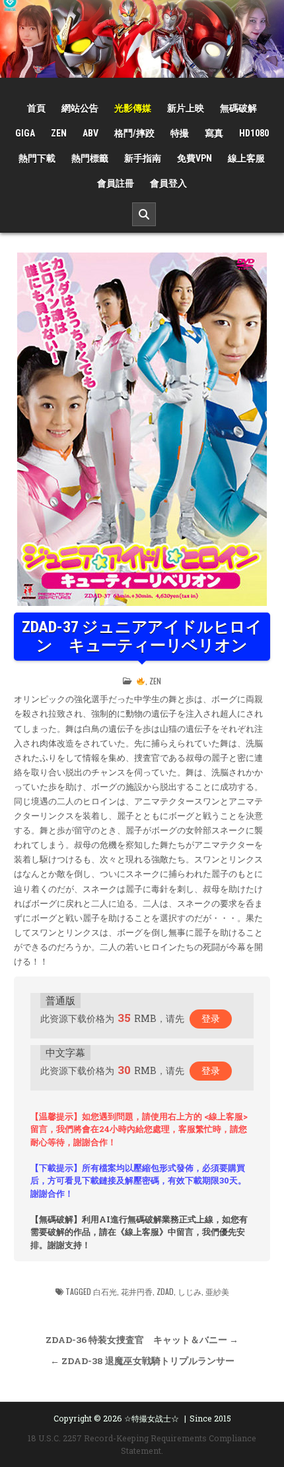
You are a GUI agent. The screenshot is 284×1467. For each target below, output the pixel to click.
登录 (210, 1018)
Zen (59, 133)
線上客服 (246, 158)
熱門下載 (36, 158)
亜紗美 (217, 1291)
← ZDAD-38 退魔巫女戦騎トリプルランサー (142, 1361)
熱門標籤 (89, 158)
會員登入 (168, 183)
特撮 (179, 133)
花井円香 (137, 1291)
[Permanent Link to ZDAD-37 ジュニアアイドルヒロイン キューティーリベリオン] (142, 429)
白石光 (105, 1291)
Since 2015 (210, 1418)
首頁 (36, 108)
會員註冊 (115, 183)
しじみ (189, 1291)
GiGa (25, 133)
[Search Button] (144, 214)
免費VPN (194, 158)
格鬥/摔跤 (134, 133)
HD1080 (254, 133)
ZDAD (165, 1291)
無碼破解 (238, 108)
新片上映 (185, 108)
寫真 (214, 133)
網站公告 (79, 108)
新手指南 (142, 158)
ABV (90, 133)
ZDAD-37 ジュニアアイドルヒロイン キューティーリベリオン (142, 636)
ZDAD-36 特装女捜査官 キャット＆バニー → (142, 1340)
